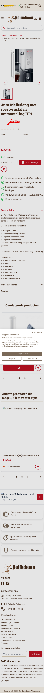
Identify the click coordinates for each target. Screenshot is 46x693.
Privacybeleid (37, 332)
